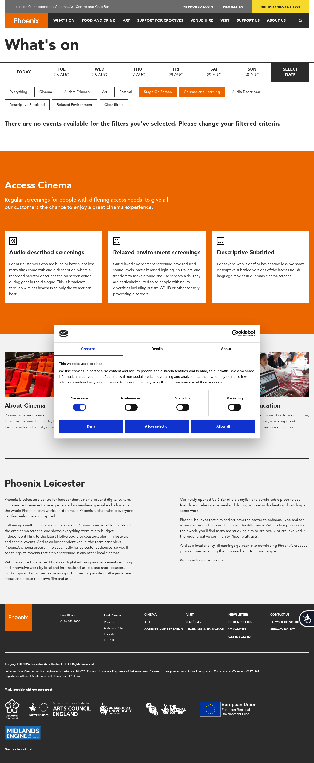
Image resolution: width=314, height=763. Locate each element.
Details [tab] (157, 349)
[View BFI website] (166, 709)
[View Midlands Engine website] (23, 733)
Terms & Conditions (287, 622)
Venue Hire (202, 20)
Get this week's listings (280, 6)
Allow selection (157, 426)
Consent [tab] (88, 349)
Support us (248, 20)
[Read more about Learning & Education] (264, 374)
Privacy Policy (282, 629)
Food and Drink (98, 20)
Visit (224, 20)
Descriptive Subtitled (27, 104)
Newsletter (233, 6)
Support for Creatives (160, 20)
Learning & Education (205, 629)
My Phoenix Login (198, 6)
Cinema (45, 92)
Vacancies (237, 629)
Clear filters (113, 104)
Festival (125, 92)
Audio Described (246, 92)
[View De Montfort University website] (116, 709)
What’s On (63, 20)
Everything (18, 92)
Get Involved (239, 637)
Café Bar (193, 622)
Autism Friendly (77, 92)
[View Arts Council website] (60, 709)
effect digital (23, 749)
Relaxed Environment (74, 104)
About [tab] (226, 349)
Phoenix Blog (240, 622)
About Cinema (25, 405)
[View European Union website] (231, 709)
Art (126, 20)
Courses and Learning (202, 92)
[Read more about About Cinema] (50, 374)
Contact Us (279, 614)
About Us (276, 20)
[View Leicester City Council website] (12, 709)
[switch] (131, 407)
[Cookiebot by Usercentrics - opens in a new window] (235, 333)
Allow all (223, 426)
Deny (91, 426)
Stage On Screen (158, 92)
